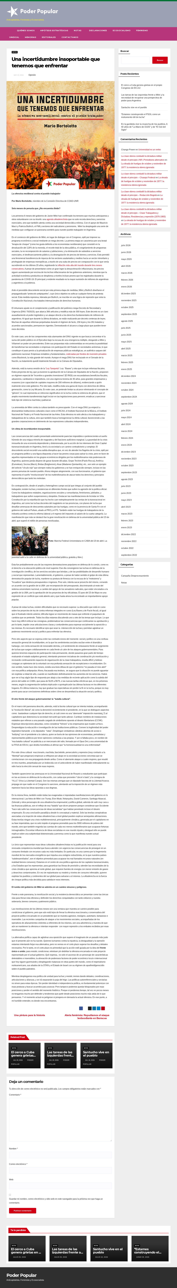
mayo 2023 (126, 500)
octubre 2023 (127, 465)
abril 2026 (126, 266)
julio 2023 (125, 486)
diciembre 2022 (128, 534)
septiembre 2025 (129, 314)
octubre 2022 (127, 548)
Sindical (14, 37)
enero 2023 (126, 527)
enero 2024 (126, 445)
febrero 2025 (127, 362)
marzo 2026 (126, 273)
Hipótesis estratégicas (54, 30)
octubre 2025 (127, 307)
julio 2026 (125, 245)
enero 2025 (126, 369)
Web (11, 1179)
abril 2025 (126, 349)
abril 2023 (126, 507)
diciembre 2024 (128, 376)
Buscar (125, 51)
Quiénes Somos (26, 30)
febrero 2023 (127, 521)
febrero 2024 (127, 438)
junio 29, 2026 (142, 1257)
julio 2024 (125, 410)
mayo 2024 (126, 417)
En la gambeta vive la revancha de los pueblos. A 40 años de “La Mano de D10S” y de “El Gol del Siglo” (144, 127)
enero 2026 (126, 287)
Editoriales (49, 37)
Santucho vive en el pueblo (96, 1053)
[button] (168, 34)
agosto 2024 (127, 404)
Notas (78, 30)
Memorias (30, 37)
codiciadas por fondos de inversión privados (86, 354)
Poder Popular (21, 1275)
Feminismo (142, 30)
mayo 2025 (126, 342)
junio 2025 (126, 335)
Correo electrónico (18, 1164)
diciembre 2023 (128, 452)
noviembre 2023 (128, 459)
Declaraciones (98, 30)
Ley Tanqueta (52, 368)
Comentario (15, 1095)
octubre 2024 (127, 390)
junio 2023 (126, 493)
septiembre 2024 (129, 397)
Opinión (32, 75)
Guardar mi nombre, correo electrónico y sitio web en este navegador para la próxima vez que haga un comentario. (56, 1201)
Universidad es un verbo (149, 150)
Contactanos (70, 37)
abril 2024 (126, 424)
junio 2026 (126, 252)
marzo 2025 (126, 355)
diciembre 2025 (128, 293)
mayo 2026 (126, 259)
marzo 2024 (126, 431)
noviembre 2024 (128, 383)
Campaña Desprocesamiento (135, 576)
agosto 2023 (127, 479)
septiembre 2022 (129, 555)
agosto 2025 (127, 321)
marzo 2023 (126, 514)
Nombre (13, 1149)
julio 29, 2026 (19, 1257)
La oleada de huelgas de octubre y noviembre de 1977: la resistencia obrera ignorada (144, 181)
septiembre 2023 (129, 472)
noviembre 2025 (128, 300)
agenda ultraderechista (57, 219)
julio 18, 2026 (101, 1257)
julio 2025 (125, 328)
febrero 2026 (127, 280)
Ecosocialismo (122, 30)
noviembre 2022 (128, 541)
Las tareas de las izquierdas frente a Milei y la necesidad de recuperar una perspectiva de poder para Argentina (142, 98)
